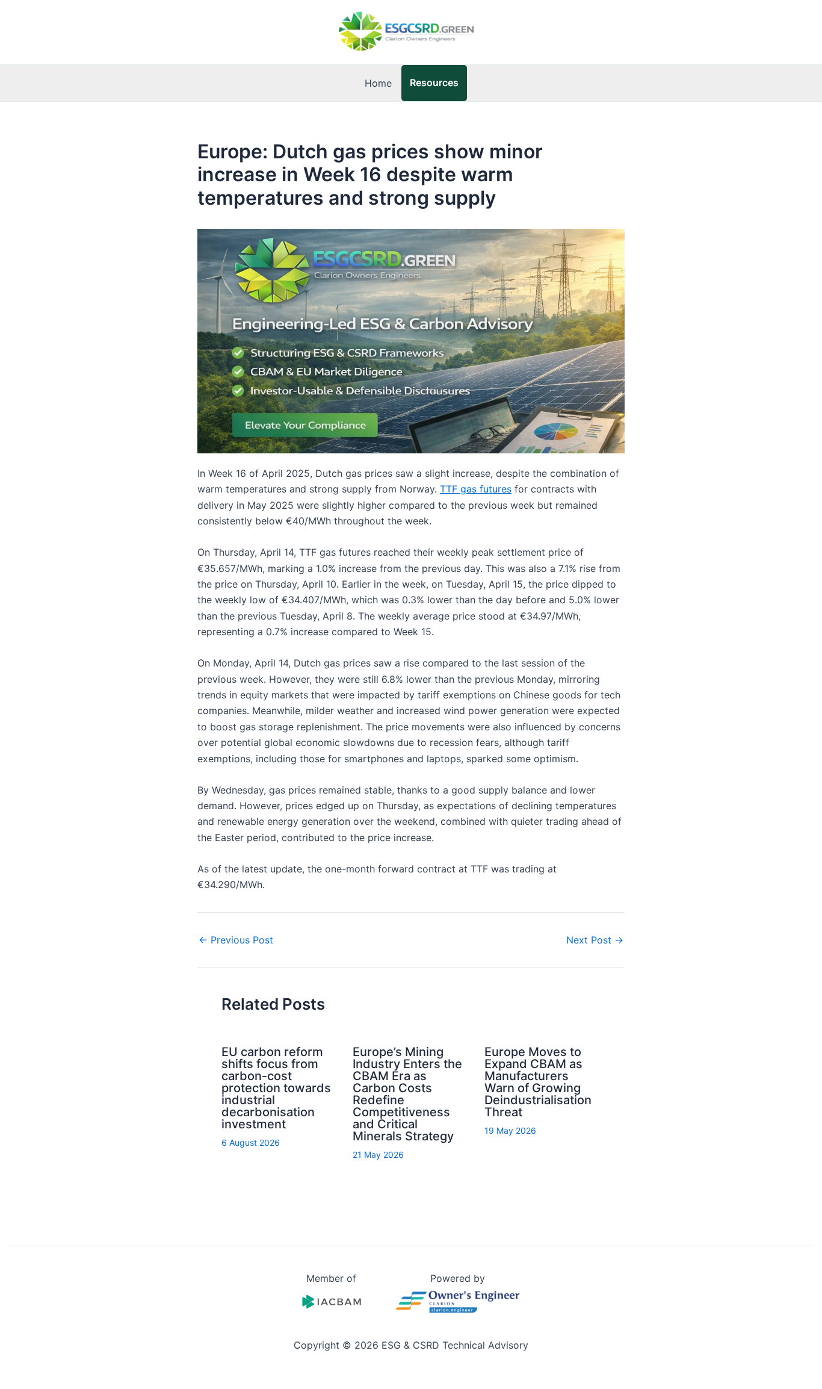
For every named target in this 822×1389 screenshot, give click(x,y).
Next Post (594, 940)
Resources (434, 82)
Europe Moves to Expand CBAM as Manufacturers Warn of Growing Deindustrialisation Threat (538, 1082)
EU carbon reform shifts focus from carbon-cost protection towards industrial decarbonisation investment (276, 1088)
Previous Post (236, 940)
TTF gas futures (475, 489)
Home (378, 83)
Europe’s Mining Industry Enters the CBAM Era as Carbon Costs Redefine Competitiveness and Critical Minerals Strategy (407, 1094)
